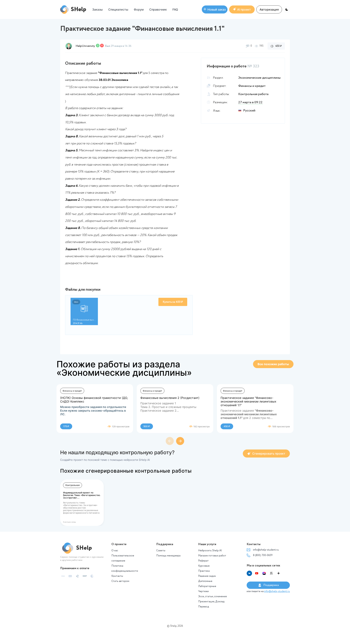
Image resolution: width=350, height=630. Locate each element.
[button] (139, 9)
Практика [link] (204, 571)
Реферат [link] (203, 561)
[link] (215, 9)
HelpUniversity (85, 46)
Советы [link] (160, 550)
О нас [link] (114, 550)
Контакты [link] (117, 576)
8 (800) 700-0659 (263, 555)
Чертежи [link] (203, 591)
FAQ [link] (175, 9)
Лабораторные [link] (207, 586)
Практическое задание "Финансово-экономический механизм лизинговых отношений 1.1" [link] (248, 401)
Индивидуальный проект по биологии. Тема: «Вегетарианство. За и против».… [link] (81, 495)
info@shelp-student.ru (266, 550)
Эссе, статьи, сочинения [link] (212, 596)
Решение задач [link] (207, 576)
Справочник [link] (158, 9)
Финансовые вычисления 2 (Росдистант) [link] (169, 398)
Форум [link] (139, 9)
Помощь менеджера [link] (168, 556)
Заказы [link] (97, 9)
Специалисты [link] (118, 9)
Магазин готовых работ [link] (212, 556)
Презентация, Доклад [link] (211, 601)
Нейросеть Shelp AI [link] (210, 550)
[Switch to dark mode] (287, 9)
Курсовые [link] (204, 566)
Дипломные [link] (205, 581)
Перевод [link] (203, 607)
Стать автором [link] (120, 581)
